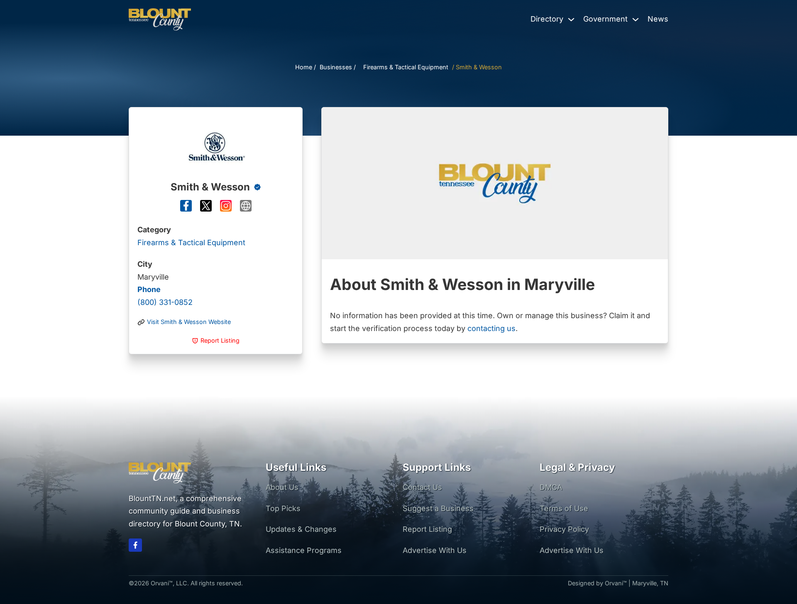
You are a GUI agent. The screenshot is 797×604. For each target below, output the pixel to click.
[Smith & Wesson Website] (246, 208)
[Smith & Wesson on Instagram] (226, 208)
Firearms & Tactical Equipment (405, 67)
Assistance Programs (304, 550)
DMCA (551, 487)
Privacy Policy (564, 529)
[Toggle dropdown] (571, 19)
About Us (282, 487)
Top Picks (283, 508)
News (658, 19)
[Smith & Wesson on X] (206, 208)
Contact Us (422, 487)
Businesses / (338, 67)
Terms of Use (564, 508)
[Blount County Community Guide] (160, 19)
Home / (305, 67)
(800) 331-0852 (165, 296)
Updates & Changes (301, 529)
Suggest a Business (438, 508)
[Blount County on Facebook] (135, 547)
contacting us (491, 328)
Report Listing (427, 529)
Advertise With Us (435, 550)
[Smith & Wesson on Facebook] (186, 208)
